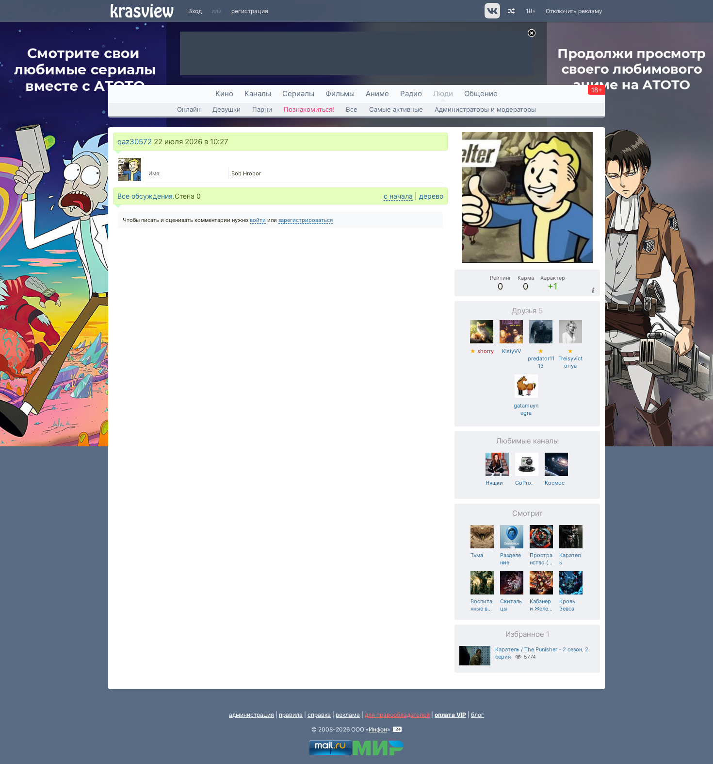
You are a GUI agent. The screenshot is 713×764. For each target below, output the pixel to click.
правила (291, 714)
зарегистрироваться (305, 220)
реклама (348, 714)
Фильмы (340, 93)
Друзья (527, 310)
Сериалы (298, 93)
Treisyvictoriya (570, 358)
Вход (195, 11)
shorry (482, 351)
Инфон (378, 729)
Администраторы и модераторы (485, 109)
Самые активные (396, 109)
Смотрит (527, 513)
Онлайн (189, 109)
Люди (443, 93)
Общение (481, 93)
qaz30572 (134, 141)
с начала (398, 196)
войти (258, 220)
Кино (224, 93)
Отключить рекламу (574, 11)
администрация (251, 714)
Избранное (527, 634)
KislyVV (511, 351)
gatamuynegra (526, 409)
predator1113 (541, 358)
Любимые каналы (527, 440)
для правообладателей (397, 714)
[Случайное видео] (510, 11)
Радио (411, 93)
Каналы (257, 93)
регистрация (249, 11)
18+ (531, 11)
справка (319, 714)
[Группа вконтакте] (491, 16)
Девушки (226, 109)
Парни (262, 109)
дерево (431, 196)
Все (351, 109)
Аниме (377, 93)
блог (477, 714)
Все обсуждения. (146, 196)
